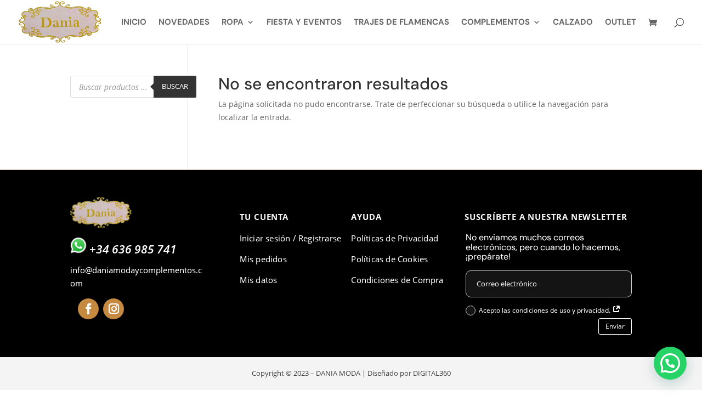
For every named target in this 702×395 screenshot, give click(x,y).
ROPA (233, 22)
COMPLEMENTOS (495, 22)
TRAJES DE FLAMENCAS (401, 22)
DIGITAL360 (432, 373)
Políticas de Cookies (389, 258)
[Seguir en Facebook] (88, 308)
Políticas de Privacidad (394, 238)
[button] (670, 363)
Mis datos (259, 279)
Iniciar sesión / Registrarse (291, 238)
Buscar (175, 86)
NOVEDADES (184, 22)
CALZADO (573, 22)
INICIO (133, 22)
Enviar (615, 326)
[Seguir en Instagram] (113, 308)
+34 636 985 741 (133, 249)
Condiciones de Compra (397, 279)
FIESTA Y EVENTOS (304, 22)
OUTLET (620, 22)
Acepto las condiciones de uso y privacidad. (545, 310)
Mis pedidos (263, 258)
